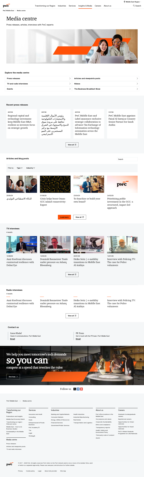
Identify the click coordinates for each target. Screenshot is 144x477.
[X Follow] (74, 389)
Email (12, 339)
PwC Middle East (8, 10)
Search (138, 6)
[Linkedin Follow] (78, 389)
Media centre (21, 10)
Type (19, 168)
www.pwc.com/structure (55, 465)
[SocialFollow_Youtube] (81, 389)
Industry (29, 168)
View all (71, 145)
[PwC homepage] (6, 5)
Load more (64, 217)
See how (12, 377)
